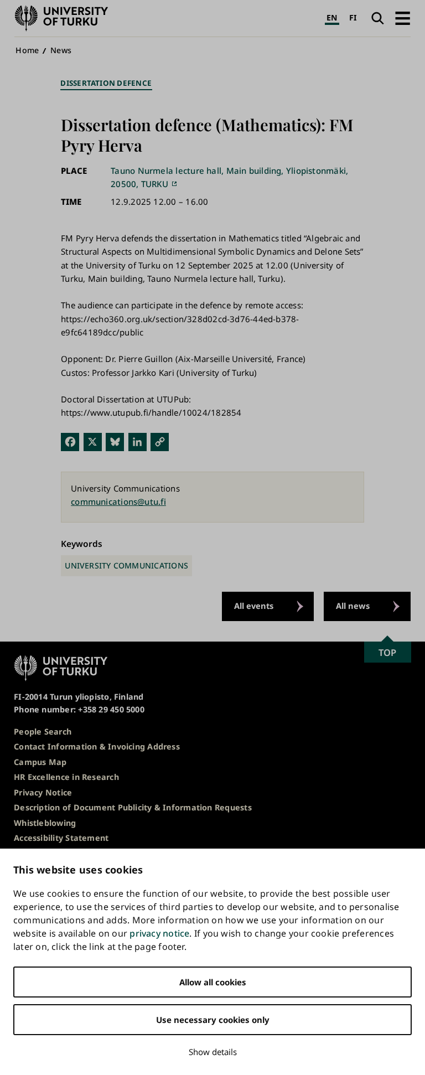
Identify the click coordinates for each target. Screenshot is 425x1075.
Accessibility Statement (61, 838)
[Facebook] (70, 441)
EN (331, 17)
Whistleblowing (45, 823)
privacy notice (159, 933)
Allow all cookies (212, 982)
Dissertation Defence (106, 83)
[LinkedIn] (137, 441)
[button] (402, 18)
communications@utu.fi (118, 501)
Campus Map (40, 762)
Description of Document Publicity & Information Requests (133, 807)
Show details (213, 1051)
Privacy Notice (43, 792)
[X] (93, 441)
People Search (42, 731)
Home (27, 50)
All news (353, 605)
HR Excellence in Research (66, 777)
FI (353, 17)
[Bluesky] (115, 441)
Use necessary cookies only (212, 1019)
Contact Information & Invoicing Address (97, 746)
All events (253, 605)
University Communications (126, 565)
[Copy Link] (160, 441)
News (60, 50)
